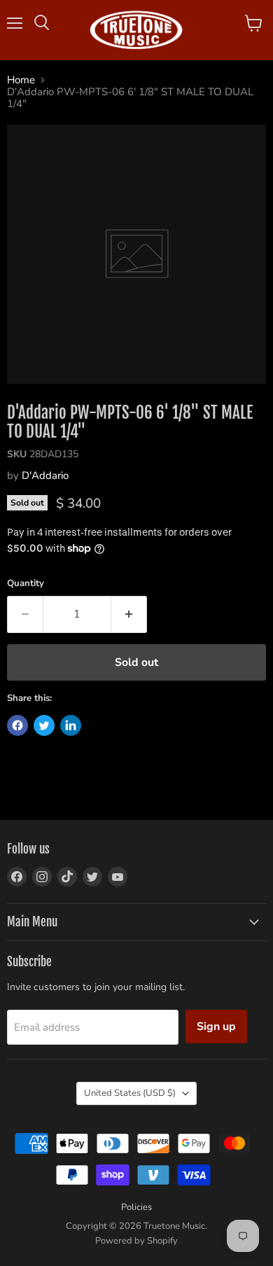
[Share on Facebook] (17, 725)
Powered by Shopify (136, 1240)
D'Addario (45, 475)
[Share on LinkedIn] (70, 725)
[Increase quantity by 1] (129, 614)
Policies (136, 1207)
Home (21, 80)
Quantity (25, 583)
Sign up (216, 1026)
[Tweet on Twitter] (44, 725)
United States (130, 1093)
